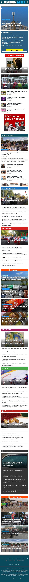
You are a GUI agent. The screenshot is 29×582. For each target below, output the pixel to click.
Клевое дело (5, 149)
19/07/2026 (4, 523)
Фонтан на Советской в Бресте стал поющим (13, 351)
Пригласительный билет (7, 304)
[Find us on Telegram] (15, 578)
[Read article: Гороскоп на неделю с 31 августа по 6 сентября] (3, 99)
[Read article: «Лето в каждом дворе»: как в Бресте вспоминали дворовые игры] (14, 144)
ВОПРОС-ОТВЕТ (12, 560)
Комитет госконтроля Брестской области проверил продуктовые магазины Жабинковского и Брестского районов (14, 320)
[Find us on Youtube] (18, 578)
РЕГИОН (3, 517)
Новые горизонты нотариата (9, 429)
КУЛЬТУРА (24, 558)
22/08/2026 (10, 180)
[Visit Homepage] (14, 2)
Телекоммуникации (6, 19)
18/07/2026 (4, 537)
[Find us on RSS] (20, 578)
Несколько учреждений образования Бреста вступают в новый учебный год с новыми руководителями (13, 37)
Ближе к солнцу (5, 275)
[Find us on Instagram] (16, 578)
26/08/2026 (5, 156)
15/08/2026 (4, 296)
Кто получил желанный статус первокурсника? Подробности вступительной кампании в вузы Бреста (17, 177)
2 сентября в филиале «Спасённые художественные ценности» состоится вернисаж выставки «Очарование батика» (13, 342)
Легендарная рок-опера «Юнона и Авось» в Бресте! (14, 348)
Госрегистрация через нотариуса (10, 441)
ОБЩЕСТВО (12, 558)
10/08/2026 (4, 283)
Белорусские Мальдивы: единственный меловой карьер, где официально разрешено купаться (13, 279)
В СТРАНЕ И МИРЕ (4, 558)
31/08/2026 (6, 28)
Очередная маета (5, 316)
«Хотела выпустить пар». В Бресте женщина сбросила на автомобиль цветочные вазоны (12, 464)
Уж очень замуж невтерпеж (8, 432)
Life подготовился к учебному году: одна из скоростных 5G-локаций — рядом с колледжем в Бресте (12, 24)
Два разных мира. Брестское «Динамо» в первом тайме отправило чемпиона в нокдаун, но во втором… (14, 85)
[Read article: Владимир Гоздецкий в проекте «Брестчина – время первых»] (3, 166)
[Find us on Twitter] (13, 578)
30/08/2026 (10, 94)
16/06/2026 (4, 426)
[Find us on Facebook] (7, 578)
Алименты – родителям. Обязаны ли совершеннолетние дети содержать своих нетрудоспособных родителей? (12, 437)
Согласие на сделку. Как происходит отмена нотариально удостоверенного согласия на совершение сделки (13, 446)
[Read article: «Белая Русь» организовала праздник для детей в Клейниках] (3, 93)
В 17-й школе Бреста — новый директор (12, 45)
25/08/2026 (10, 167)
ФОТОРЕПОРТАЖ (5, 544)
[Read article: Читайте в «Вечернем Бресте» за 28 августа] (3, 110)
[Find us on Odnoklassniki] (11, 578)
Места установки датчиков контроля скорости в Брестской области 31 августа (13, 201)
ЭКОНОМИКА (18, 558)
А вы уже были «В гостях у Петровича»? (11, 260)
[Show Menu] (1, 2)
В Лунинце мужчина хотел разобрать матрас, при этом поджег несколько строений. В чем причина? (14, 481)
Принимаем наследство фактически (12, 424)
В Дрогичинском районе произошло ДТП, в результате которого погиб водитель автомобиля (13, 42)
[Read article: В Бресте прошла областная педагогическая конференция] (3, 172)
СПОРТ (6, 560)
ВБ (2, 28)
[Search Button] (27, 2)
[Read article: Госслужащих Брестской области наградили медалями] (3, 105)
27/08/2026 (10, 106)
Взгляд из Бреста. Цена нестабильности (12, 216)
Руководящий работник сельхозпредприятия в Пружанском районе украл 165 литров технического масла (14, 292)
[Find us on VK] (9, 578)
